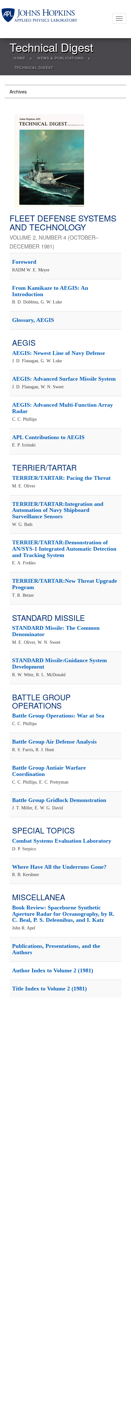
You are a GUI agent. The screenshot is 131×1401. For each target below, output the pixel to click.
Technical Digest (33, 67)
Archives (18, 91)
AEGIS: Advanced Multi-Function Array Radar (62, 408)
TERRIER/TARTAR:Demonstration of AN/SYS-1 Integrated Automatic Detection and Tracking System (64, 548)
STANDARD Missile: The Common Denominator (56, 631)
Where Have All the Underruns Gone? (59, 867)
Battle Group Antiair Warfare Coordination (49, 771)
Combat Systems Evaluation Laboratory (61, 841)
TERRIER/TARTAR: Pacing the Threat (61, 478)
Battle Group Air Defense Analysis (54, 741)
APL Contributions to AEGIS (48, 437)
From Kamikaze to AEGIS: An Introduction (50, 291)
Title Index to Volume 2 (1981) (49, 988)
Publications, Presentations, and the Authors (56, 949)
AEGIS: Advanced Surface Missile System (64, 379)
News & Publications (61, 58)
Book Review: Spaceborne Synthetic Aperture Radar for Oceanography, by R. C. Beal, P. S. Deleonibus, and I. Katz (63, 913)
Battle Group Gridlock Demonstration (59, 800)
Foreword (24, 262)
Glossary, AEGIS (33, 320)
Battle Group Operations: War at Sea (58, 715)
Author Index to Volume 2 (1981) (52, 970)
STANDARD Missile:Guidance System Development (59, 663)
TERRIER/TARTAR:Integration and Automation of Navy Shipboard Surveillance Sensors (57, 510)
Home (19, 58)
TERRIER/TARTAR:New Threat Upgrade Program (64, 584)
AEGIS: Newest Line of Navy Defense (58, 353)
